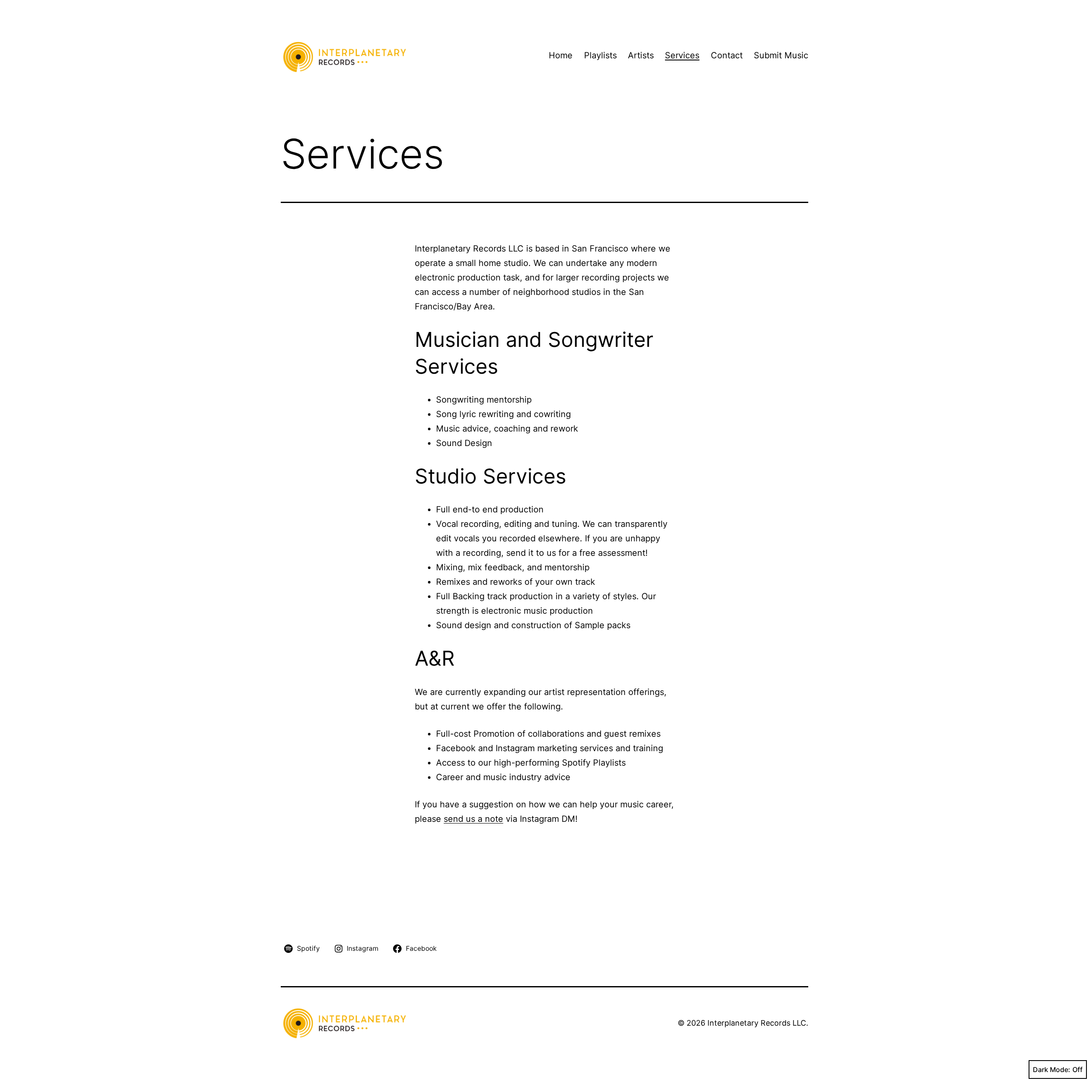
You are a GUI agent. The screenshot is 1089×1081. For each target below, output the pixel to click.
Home (561, 55)
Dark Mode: (1051, 1069)
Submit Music (781, 55)
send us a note (473, 819)
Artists (641, 55)
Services (682, 55)
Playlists (600, 55)
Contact (727, 55)
